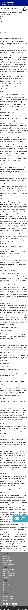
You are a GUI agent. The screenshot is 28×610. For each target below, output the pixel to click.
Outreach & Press (7, 562)
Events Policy (6, 571)
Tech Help (5, 590)
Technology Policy (7, 577)
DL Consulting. (9, 606)
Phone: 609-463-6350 (8, 598)
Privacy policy (19, 609)
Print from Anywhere (8, 584)
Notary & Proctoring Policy (9, 575)
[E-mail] (26, 10)
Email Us (5, 600)
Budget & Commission (8, 569)
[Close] (13, 516)
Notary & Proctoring (7, 586)
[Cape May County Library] (1, 8)
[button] (25, 3)
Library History (6, 558)
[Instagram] (9, 604)
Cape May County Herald (10, 8)
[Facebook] (23, 8)
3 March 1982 (5, 10)
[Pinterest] (12, 604)
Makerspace (6, 582)
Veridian (7, 609)
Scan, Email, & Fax (7, 588)
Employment (6, 556)
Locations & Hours (7, 560)
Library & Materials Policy (9, 573)
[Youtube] (15, 604)
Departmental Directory (8, 596)
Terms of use (25, 609)
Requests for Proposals (8, 564)
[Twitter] (23, 10)
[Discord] (4, 604)
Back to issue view (5, 16)
